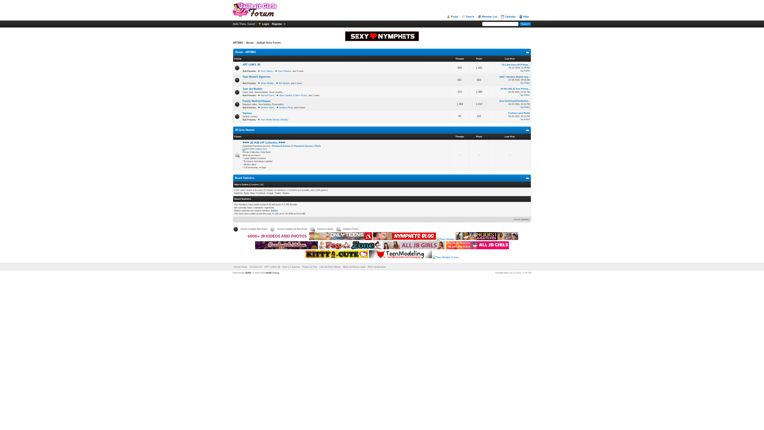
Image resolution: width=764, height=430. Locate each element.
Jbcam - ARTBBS (245, 52)
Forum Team (240, 267)
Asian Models (267, 83)
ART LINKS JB (251, 64)
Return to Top (309, 267)
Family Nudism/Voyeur (257, 101)
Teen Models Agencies (256, 76)
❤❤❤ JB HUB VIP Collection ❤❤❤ (264, 142)
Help (526, 16)
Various (247, 113)
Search (470, 16)
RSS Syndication (377, 267)
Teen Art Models (252, 88)
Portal (454, 16)
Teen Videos (267, 71)
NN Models (284, 83)
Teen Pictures (284, 71)
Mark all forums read (354, 267)
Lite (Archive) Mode (330, 267)
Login (265, 23)
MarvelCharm (267, 95)
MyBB (248, 273)
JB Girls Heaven (244, 129)
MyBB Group (272, 273)
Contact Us (256, 267)
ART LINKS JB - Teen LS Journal (282, 267)
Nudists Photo (286, 107)
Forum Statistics (522, 219)
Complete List (256, 184)
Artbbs (526, 70)
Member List (489, 16)
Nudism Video (267, 107)
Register (277, 23)
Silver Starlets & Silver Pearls (293, 95)
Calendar (510, 16)
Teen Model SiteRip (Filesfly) (274, 119)
